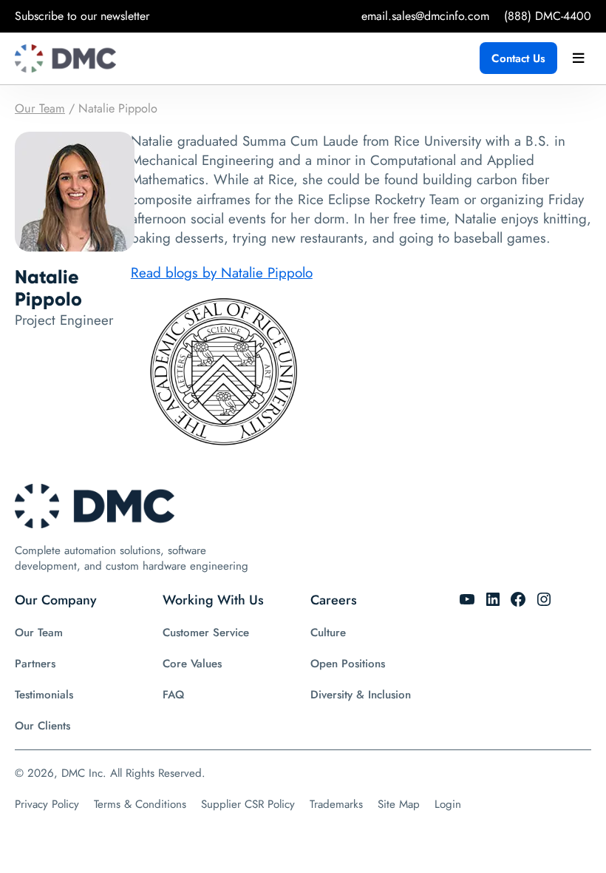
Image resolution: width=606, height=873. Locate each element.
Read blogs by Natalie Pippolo (222, 273)
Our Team (40, 108)
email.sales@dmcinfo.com (425, 15)
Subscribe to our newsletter (82, 15)
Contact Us (518, 58)
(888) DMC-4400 (547, 15)
